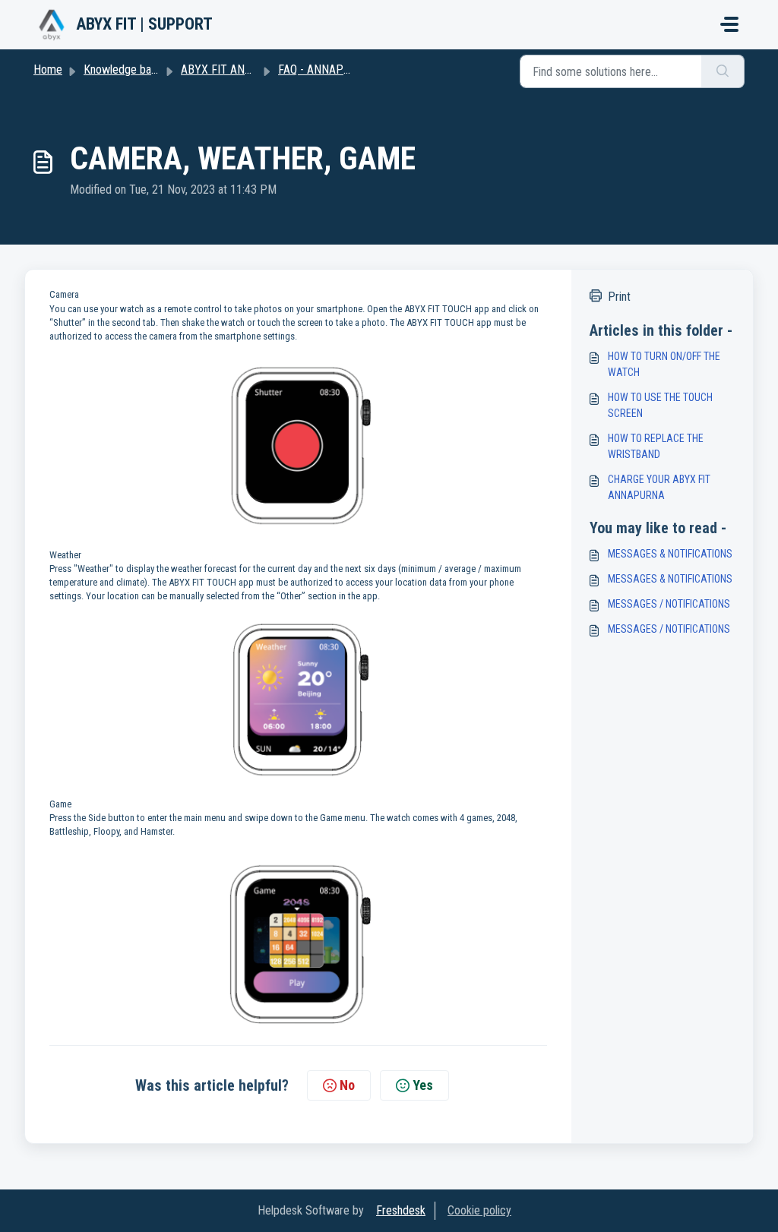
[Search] (723, 71)
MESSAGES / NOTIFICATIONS (669, 604)
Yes (423, 1085)
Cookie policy (479, 1210)
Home (47, 69)
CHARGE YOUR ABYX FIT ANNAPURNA (659, 487)
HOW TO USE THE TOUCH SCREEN (660, 405)
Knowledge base (123, 69)
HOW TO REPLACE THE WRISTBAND (656, 446)
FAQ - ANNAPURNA (325, 69)
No (347, 1085)
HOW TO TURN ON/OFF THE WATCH (664, 364)
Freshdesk (400, 1210)
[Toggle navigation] (729, 24)
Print (619, 296)
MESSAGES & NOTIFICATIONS (670, 554)
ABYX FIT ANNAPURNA (238, 69)
